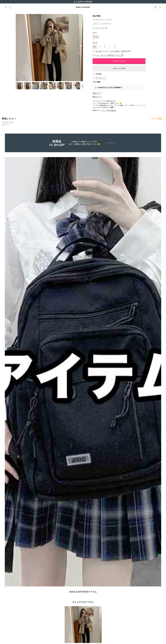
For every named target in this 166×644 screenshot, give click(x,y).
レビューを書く (157, 118)
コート (95, 24)
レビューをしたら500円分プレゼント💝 (109, 55)
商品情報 (98, 74)
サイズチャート (100, 78)
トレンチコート (105, 24)
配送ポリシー (97, 97)
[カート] (160, 7)
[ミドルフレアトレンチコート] (83, 624)
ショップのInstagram (108, 110)
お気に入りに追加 (119, 68)
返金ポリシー (97, 93)
